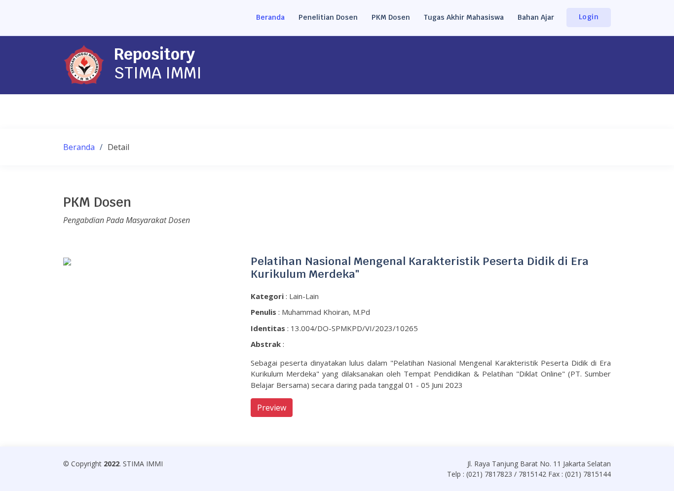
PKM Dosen (391, 17)
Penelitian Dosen (328, 17)
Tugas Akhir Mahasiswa (464, 17)
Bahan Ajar (536, 17)
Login (589, 16)
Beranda (270, 17)
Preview (271, 407)
